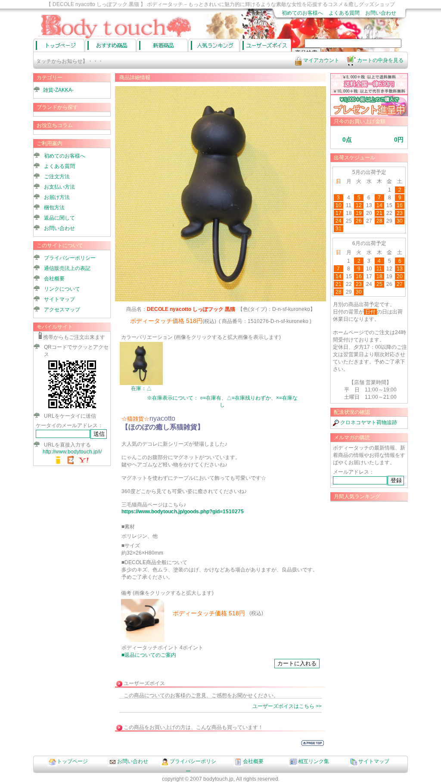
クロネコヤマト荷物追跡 (368, 422)
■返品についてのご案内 (148, 655)
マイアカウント (320, 60)
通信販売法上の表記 (67, 268)
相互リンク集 (313, 761)
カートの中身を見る (380, 60)
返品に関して (59, 218)
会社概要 (54, 279)
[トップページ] (58, 45)
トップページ (72, 761)
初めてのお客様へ (302, 13)
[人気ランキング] (213, 45)
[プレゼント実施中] (369, 115)
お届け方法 (57, 197)
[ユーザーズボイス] (265, 45)
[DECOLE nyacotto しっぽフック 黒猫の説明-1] (142, 640)
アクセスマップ (62, 310)
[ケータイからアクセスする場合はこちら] (72, 408)
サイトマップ (59, 299)
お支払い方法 (59, 187)
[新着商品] (162, 45)
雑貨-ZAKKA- (58, 90)
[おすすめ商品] (110, 45)
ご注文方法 (57, 177)
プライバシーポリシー (70, 258)
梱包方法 (54, 208)
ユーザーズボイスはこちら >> (287, 706)
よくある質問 (344, 13)
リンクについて (62, 289)
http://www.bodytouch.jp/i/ (72, 452)
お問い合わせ (380, 13)
